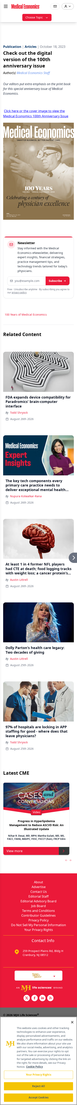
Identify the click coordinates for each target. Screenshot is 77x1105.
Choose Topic (34, 17)
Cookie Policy (34, 1066)
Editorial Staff (38, 896)
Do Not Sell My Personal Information (38, 925)
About (38, 882)
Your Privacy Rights (38, 930)
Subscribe (55, 281)
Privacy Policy (38, 920)
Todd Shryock (19, 412)
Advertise (39, 887)
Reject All (38, 1086)
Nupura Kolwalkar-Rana (26, 496)
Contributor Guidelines (38, 915)
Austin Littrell (19, 580)
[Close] (72, 1022)
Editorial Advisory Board (38, 901)
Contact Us (38, 891)
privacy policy (19, 292)
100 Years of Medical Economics (26, 314)
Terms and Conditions (38, 910)
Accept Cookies (38, 1097)
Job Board (38, 906)
